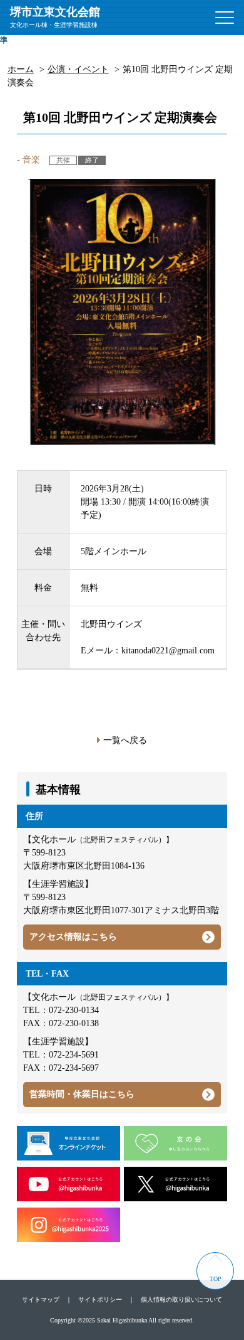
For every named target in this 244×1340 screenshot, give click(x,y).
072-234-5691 (74, 1054)
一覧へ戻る (125, 740)
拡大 (37, 40)
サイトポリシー (100, 1299)
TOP (215, 1278)
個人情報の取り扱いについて (181, 1299)
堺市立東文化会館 (55, 17)
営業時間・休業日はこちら (82, 1094)
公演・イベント (78, 69)
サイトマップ (40, 1299)
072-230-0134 (74, 1010)
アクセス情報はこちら (73, 936)
